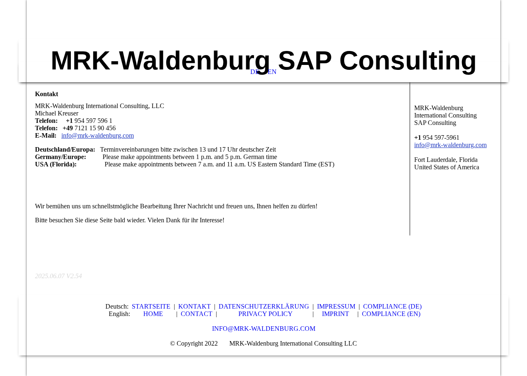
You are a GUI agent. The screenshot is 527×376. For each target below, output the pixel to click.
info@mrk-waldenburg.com (263, 328)
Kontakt (194, 306)
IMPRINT (335, 313)
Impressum (336, 306)
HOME (153, 313)
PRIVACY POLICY (265, 313)
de (254, 71)
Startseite (151, 306)
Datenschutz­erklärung (264, 306)
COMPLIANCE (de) (392, 306)
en (272, 71)
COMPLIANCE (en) (391, 313)
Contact (196, 313)
